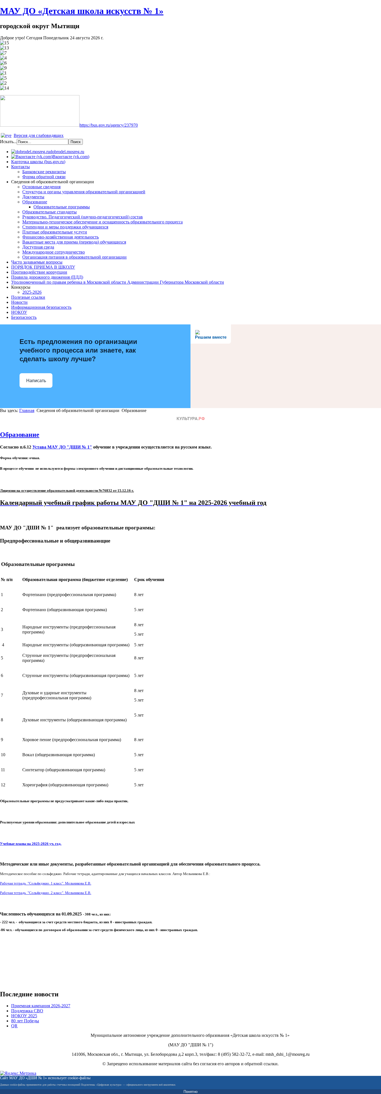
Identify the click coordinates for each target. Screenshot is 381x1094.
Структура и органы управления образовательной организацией (83, 191)
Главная (26, 410)
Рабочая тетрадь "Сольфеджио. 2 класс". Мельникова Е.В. (45, 893)
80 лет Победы (25, 1020)
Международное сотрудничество (53, 252)
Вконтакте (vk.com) (70, 156)
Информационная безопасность (41, 307)
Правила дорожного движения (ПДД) (47, 277)
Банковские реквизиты (44, 171)
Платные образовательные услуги (54, 232)
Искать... (8, 141)
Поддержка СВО (27, 1010)
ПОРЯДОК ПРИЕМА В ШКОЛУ (43, 267)
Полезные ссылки (28, 297)
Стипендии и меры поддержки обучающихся (65, 227)
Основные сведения (41, 186)
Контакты (20, 166)
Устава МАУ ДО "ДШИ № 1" (62, 447)
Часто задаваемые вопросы (36, 262)
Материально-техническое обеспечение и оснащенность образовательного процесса (102, 222)
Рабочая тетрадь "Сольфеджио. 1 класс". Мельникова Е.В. (45, 883)
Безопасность (24, 317)
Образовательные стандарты (49, 211)
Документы (33, 196)
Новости (19, 302)
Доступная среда (38, 247)
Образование (34, 201)
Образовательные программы (61, 206)
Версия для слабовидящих (39, 135)
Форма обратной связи (44, 176)
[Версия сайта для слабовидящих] (6, 135)
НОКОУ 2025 (24, 1015)
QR (14, 1025)
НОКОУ (19, 312)
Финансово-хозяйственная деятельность (60, 237)
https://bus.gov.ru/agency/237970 (108, 125)
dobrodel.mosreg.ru (67, 151)
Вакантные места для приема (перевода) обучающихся (74, 242)
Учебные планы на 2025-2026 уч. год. (30, 844)
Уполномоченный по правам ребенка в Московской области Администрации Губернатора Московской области (117, 282)
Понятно (190, 1092)
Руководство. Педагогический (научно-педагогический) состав (82, 217)
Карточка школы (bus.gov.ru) (38, 161)
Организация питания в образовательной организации (74, 257)
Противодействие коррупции (39, 272)
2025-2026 (32, 292)
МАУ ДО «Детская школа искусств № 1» (81, 11)
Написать (36, 380)
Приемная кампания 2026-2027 (40, 1005)
